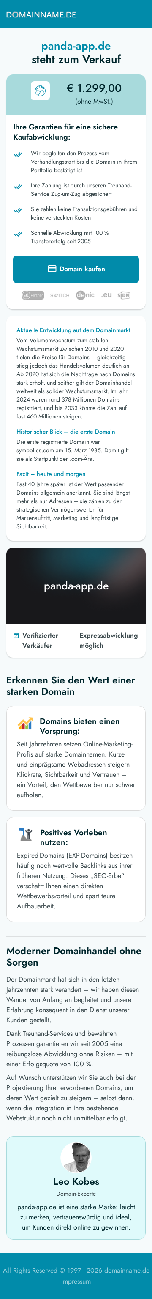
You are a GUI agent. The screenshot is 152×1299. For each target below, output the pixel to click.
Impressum (76, 1281)
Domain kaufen (82, 269)
